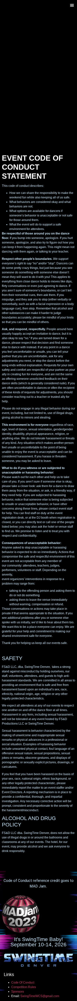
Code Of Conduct (22, 982)
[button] (72, 5)
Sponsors (17, 991)
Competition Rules (23, 987)
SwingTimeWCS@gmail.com (39, 996)
